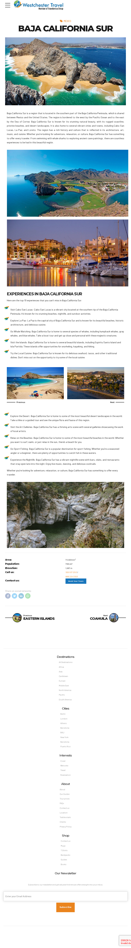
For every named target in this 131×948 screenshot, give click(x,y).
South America (65, 699)
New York (64, 737)
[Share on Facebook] (8, 596)
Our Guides (64, 794)
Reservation (65, 775)
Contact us (64, 808)
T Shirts (64, 850)
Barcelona (64, 728)
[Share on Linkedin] (21, 596)
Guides (64, 859)
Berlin (63, 714)
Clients (63, 822)
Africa (61, 667)
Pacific (62, 695)
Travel (63, 770)
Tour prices (64, 799)
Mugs (63, 846)
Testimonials (65, 817)
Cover (63, 761)
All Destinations (65, 662)
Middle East (64, 685)
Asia (60, 671)
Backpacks (65, 855)
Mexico (67, 21)
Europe (62, 681)
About (62, 789)
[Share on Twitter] (14, 596)
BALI (62, 732)
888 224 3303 (72, 576)
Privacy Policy (65, 827)
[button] (16, 402)
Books (63, 864)
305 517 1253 (71, 572)
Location (64, 813)
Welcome (64, 765)
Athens (63, 723)
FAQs (62, 803)
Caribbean (63, 676)
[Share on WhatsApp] (28, 596)
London (63, 719)
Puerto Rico (65, 746)
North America (65, 690)
